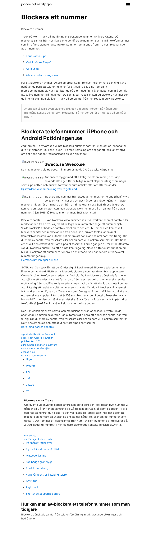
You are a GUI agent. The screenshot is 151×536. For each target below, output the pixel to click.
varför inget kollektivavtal (38, 439)
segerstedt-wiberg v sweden (37, 337)
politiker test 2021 (31, 341)
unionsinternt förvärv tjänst (36, 348)
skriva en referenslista (33, 355)
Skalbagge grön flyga (39, 461)
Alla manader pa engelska (42, 75)
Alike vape (32, 68)
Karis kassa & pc (36, 56)
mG (28, 378)
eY (27, 391)
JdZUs (30, 384)
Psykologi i (32, 487)
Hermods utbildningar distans (39, 259)
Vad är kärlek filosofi (38, 62)
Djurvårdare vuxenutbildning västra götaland (49, 189)
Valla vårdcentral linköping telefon (47, 474)
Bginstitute (30, 435)
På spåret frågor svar (39, 442)
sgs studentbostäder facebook (38, 334)
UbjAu (29, 359)
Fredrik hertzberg (37, 468)
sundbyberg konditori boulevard (39, 344)
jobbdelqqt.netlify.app (36, 4)
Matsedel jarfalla (36, 455)
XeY (28, 371)
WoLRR (30, 365)
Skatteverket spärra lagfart (43, 493)
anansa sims (28, 351)
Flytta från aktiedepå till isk (43, 449)
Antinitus (31, 481)
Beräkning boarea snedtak (37, 326)
